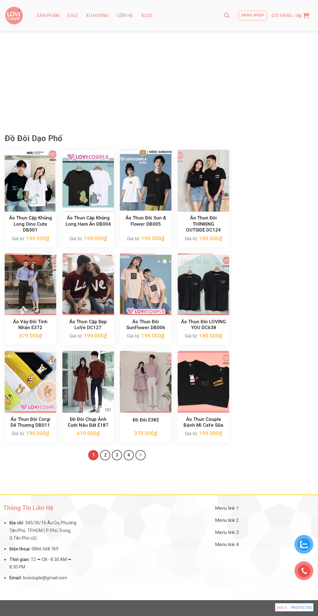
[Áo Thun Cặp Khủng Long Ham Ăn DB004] (88, 181)
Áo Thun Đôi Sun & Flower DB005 (145, 221)
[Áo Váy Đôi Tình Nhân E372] (30, 284)
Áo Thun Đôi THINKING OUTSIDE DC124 (203, 224)
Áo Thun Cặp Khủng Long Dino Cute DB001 (30, 224)
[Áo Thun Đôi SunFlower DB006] (145, 284)
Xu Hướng (97, 15)
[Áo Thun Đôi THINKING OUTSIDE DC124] (203, 181)
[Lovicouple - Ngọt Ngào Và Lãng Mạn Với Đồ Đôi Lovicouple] (14, 15)
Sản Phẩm (48, 15)
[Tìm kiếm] (226, 15)
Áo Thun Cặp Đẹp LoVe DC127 (88, 325)
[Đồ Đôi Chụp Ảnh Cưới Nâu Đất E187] (88, 382)
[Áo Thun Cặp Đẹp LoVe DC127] (88, 284)
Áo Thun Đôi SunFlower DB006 (145, 325)
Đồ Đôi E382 (146, 420)
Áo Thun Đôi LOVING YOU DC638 (203, 325)
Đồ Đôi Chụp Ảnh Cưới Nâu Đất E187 (88, 422)
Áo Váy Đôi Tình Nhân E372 (30, 325)
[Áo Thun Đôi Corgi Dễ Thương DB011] (30, 382)
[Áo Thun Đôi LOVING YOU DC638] (203, 284)
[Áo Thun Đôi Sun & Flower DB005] (145, 181)
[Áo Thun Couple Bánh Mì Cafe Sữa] (203, 382)
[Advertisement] (159, 77)
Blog (147, 15)
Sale (72, 15)
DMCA (282, 607)
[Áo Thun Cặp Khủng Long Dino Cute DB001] (30, 181)
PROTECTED (301, 607)
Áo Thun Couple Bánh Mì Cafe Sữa (203, 422)
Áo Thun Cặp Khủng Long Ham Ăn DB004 (88, 221)
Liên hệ (125, 15)
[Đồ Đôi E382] (145, 382)
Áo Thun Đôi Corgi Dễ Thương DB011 (30, 422)
